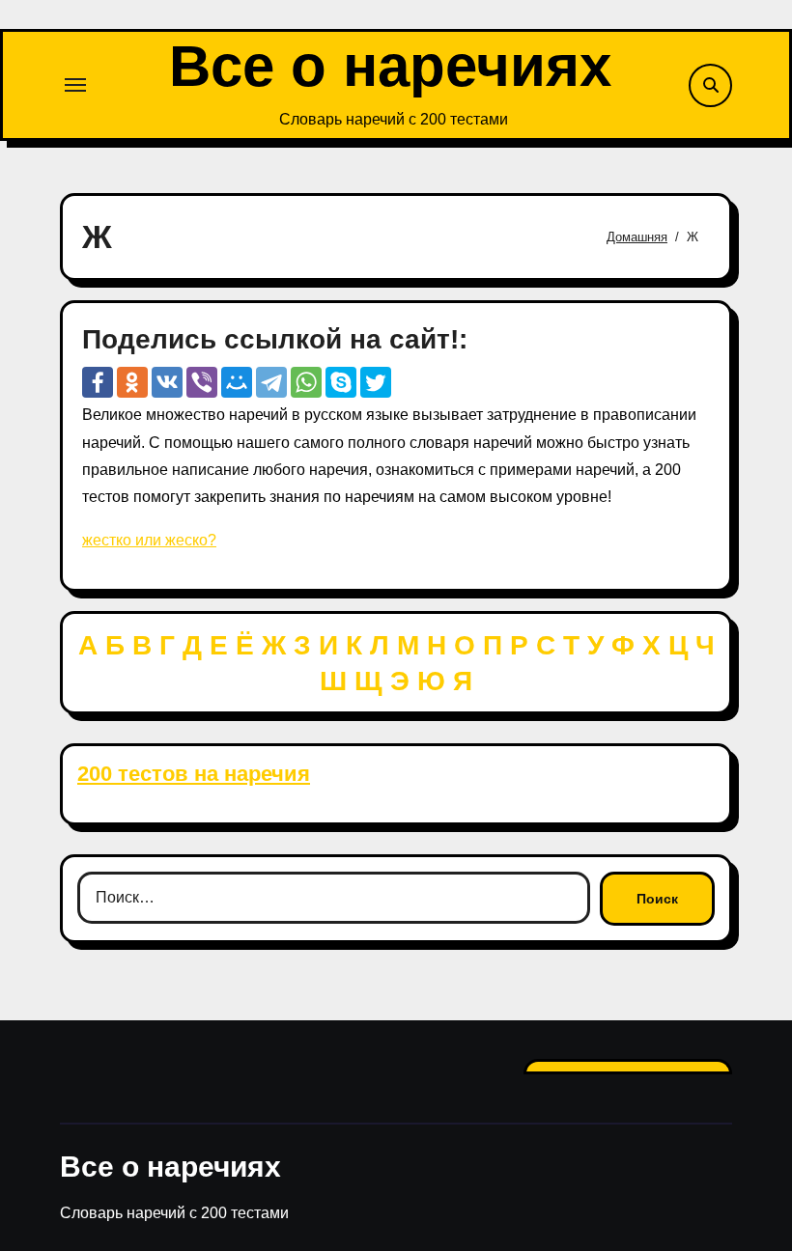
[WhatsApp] (306, 382)
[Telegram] (271, 382)
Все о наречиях (390, 66)
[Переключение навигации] (75, 85)
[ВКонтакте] (167, 382)
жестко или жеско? (149, 540)
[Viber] (201, 382)
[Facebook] (97, 382)
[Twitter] (375, 382)
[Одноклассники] (132, 382)
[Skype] (340, 382)
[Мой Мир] (236, 382)
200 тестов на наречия (193, 774)
